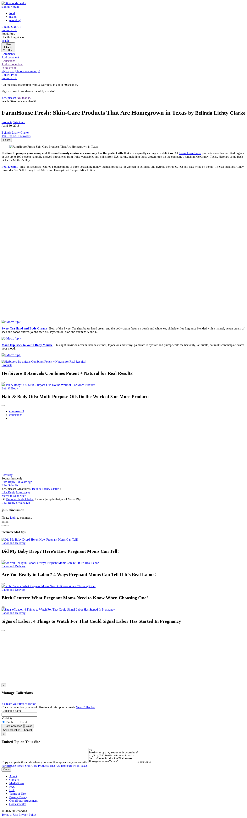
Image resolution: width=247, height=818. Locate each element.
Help (12, 790)
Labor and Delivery (13, 543)
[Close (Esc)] (3, 522)
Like (5, 482)
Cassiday (7, 475)
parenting (15, 20)
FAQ (12, 786)
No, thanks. (24, 97)
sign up (6, 6)
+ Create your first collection (19, 703)
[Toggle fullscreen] (6, 522)
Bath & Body (10, 388)
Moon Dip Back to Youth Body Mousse (27, 345)
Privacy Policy (18, 797)
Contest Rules (17, 804)
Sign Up (16, 26)
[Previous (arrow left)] (3, 525)
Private (23, 722)
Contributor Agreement (23, 800)
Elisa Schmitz (10, 485)
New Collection (85, 707)
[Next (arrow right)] (6, 525)
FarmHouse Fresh (190, 153)
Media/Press (16, 783)
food (12, 13)
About (13, 776)
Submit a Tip (9, 30)
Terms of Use (17, 793)
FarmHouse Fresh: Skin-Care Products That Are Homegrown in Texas (44, 765)
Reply (11, 482)
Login (5, 26)
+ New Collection (12, 725)
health (13, 16)
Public (10, 722)
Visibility (7, 718)
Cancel (28, 730)
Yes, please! (9, 97)
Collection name (11, 710)
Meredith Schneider (13, 495)
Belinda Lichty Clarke (45, 488)
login (16, 6)
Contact (14, 779)
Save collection (11, 730)
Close (29, 725)
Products (7, 365)
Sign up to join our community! (21, 71)
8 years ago (25, 482)
